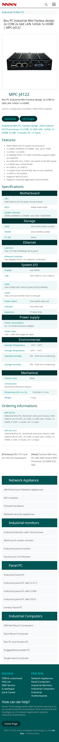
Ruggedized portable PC (17, 650)
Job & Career (9, 692)
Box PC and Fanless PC (16, 641)
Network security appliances (19, 514)
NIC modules (11, 497)
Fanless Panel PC (13, 607)
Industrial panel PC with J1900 (20, 591)
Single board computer (16, 658)
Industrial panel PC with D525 (20, 599)
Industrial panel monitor (17, 548)
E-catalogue (8, 688)
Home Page (11, 723)
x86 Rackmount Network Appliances (23, 489)
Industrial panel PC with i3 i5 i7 (20, 582)
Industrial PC (9, 12)
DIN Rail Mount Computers (18, 625)
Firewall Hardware (14, 505)
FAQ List (6, 681)
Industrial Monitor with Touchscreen (23, 532)
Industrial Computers (25, 616)
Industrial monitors (24, 522)
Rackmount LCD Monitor (17, 556)
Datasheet (10, 118)
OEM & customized (12, 678)
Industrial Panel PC (14, 574)
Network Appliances (42, 678)
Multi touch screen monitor (18, 540)
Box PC (20, 12)
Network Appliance (24, 480)
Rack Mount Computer (16, 633)
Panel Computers (40, 681)
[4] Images (28, 118)
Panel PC (16, 565)
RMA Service (8, 685)
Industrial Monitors (41, 685)
